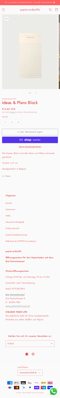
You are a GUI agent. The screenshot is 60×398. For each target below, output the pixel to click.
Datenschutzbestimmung (16, 234)
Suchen (9, 203)
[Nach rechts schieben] (36, 93)
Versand (12, 112)
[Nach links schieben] (24, 93)
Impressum (10, 209)
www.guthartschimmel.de (18, 306)
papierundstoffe (26, 393)
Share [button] (7, 176)
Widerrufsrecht (12, 228)
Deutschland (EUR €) (28, 372)
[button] (3, 10)
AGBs (8, 215)
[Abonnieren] (51, 344)
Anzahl (5, 116)
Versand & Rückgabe (15, 222)
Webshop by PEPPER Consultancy (21, 241)
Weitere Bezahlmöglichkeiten (30, 146)
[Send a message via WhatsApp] (53, 391)
